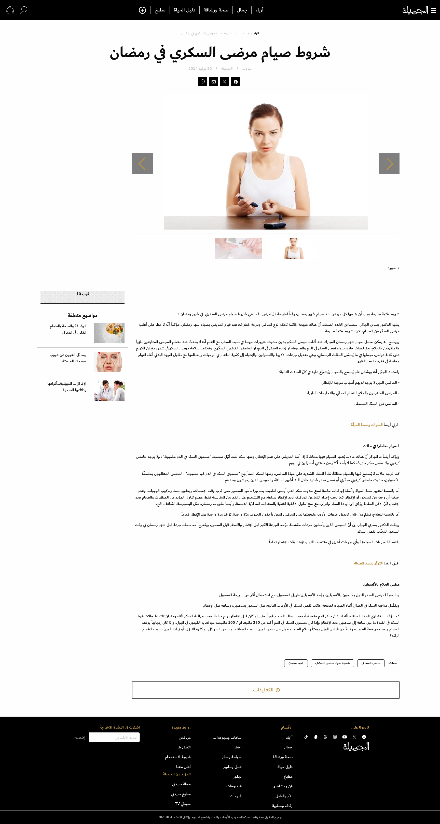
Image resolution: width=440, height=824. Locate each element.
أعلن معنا (183, 766)
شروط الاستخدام (178, 757)
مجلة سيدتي (181, 784)
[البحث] (23, 10)
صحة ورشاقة (216, 10)
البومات (236, 796)
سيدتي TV (183, 803)
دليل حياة (285, 766)
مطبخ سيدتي (181, 794)
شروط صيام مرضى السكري (332, 663)
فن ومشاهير (283, 786)
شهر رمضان (296, 663)
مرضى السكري (371, 663)
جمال (242, 10)
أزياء (260, 10)
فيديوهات (234, 786)
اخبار (238, 747)
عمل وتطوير (232, 766)
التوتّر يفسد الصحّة (368, 563)
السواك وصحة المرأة (367, 424)
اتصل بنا (184, 747)
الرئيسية (253, 33)
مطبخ (160, 10)
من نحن (185, 737)
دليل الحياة (184, 10)
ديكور (237, 776)
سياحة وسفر (232, 757)
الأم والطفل (284, 796)
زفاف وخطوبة (282, 805)
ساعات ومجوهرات (227, 737)
